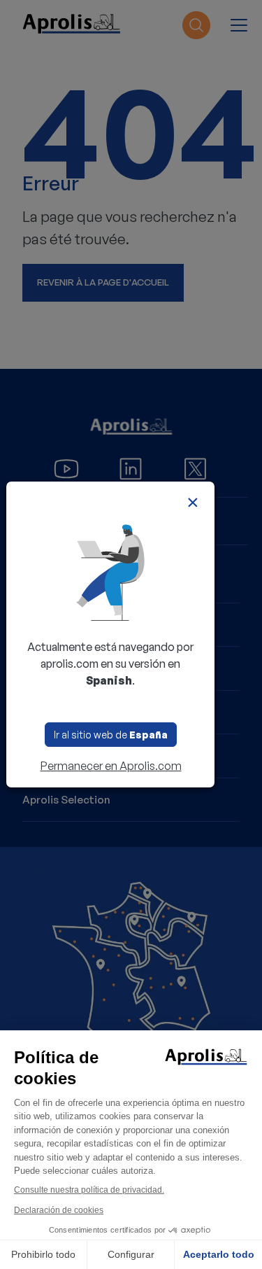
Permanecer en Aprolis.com (111, 766)
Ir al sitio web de (111, 735)
